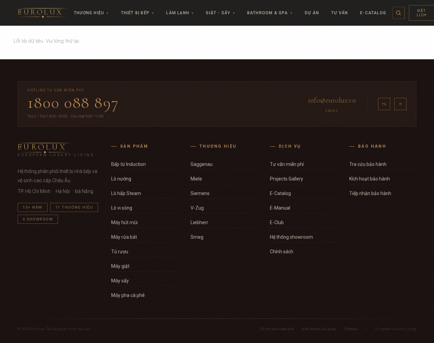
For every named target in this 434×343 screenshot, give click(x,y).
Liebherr (199, 222)
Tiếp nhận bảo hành (370, 193)
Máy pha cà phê (128, 295)
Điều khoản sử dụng (319, 329)
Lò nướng (121, 178)
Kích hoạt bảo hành (369, 178)
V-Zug (197, 208)
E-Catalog (373, 12)
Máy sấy (120, 280)
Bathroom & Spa (270, 12)
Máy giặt (120, 266)
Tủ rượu (119, 251)
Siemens (200, 193)
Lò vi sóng (121, 208)
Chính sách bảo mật (277, 329)
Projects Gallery (286, 178)
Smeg (197, 237)
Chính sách (281, 251)
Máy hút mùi (124, 222)
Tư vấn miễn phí (287, 164)
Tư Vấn (339, 12)
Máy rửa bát (124, 237)
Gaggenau (202, 164)
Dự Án (312, 12)
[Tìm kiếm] (398, 13)
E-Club (277, 222)
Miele (196, 178)
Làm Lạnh (180, 12)
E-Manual (280, 208)
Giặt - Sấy (220, 12)
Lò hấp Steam (126, 193)
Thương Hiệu (91, 12)
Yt (400, 104)
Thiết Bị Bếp (137, 12)
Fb (384, 104)
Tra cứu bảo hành (368, 164)
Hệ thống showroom (291, 237)
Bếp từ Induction (128, 164)
